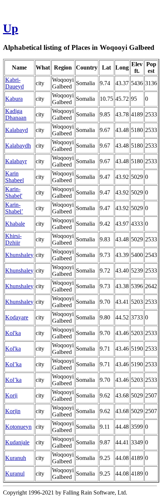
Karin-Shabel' (13, 192)
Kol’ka (13, 364)
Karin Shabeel (14, 176)
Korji (11, 395)
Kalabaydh (18, 145)
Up (10, 28)
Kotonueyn (18, 427)
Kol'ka (13, 333)
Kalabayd (16, 130)
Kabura (14, 99)
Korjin (12, 411)
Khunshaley (19, 255)
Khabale (15, 223)
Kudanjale (17, 442)
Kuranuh (15, 458)
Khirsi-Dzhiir (13, 239)
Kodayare (16, 317)
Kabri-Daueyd (14, 83)
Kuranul (15, 473)
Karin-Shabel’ (14, 208)
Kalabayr (16, 161)
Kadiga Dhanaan (15, 114)
